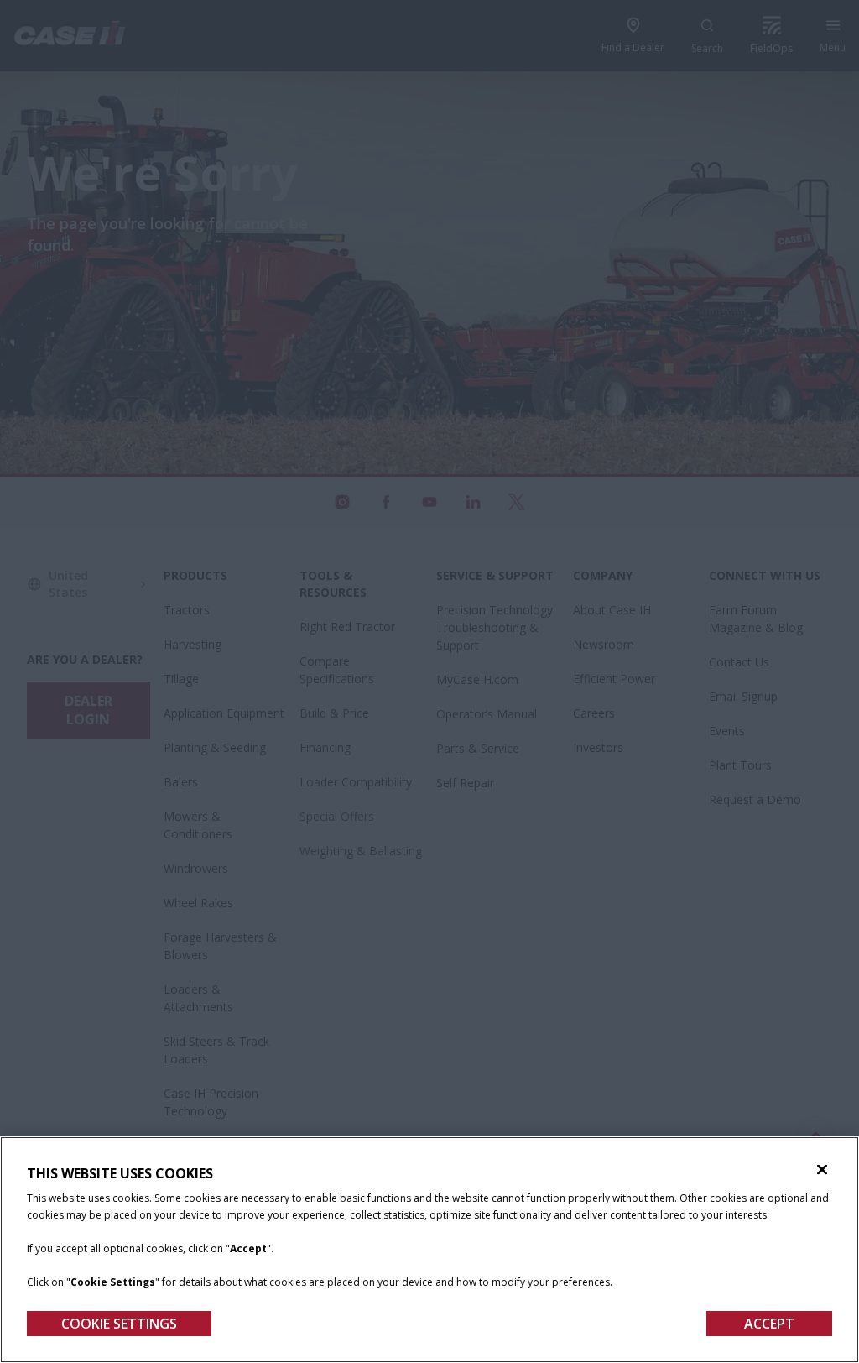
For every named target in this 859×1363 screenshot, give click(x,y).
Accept (769, 1323)
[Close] (822, 1170)
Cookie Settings (119, 1323)
